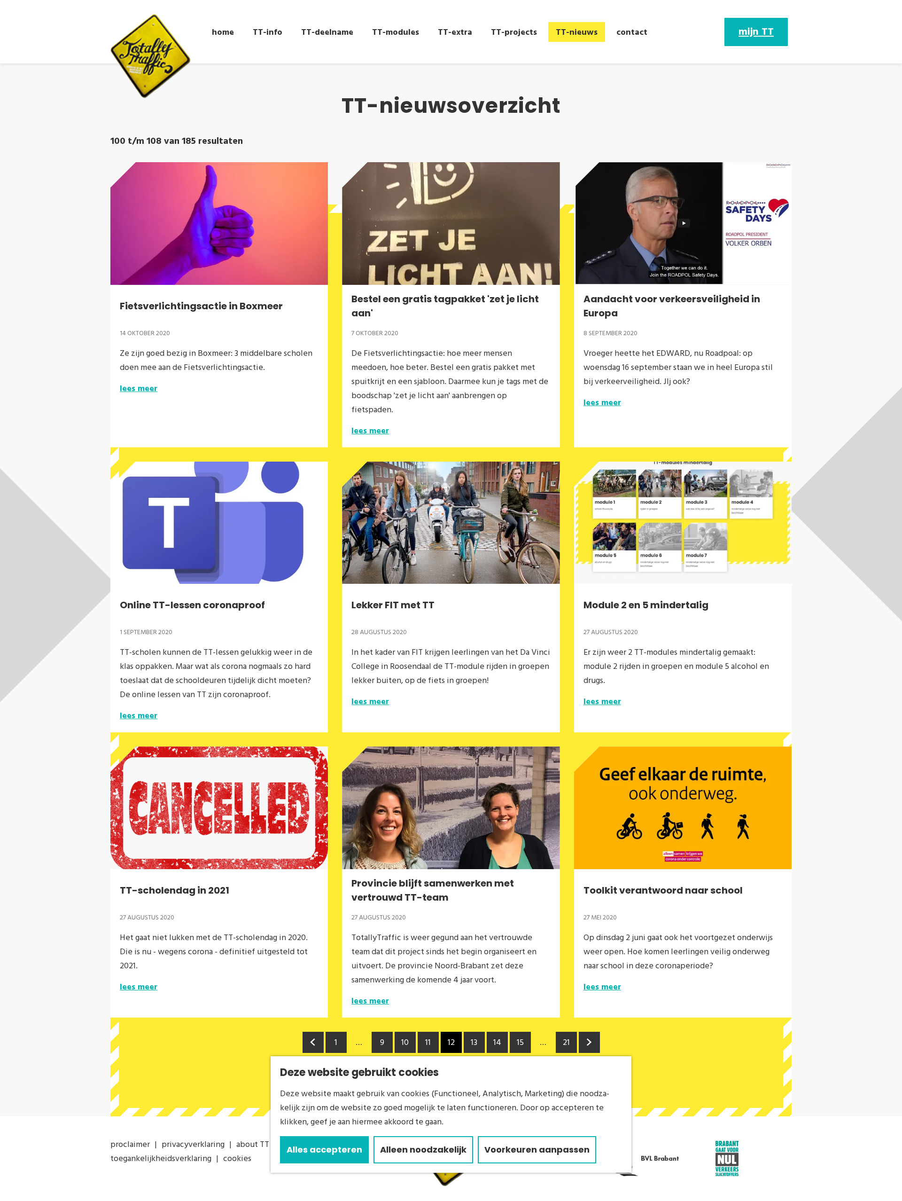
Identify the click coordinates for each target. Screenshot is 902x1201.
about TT (252, 1144)
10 (406, 1044)
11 (429, 1044)
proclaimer (130, 1144)
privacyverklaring (193, 1144)
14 (498, 1044)
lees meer (138, 388)
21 (567, 1044)
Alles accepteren (324, 1149)
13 (475, 1044)
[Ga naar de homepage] (150, 56)
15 (521, 1044)
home (223, 32)
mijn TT (756, 32)
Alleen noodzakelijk (423, 1149)
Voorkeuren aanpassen (537, 1149)
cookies (237, 1158)
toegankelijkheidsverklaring (160, 1158)
